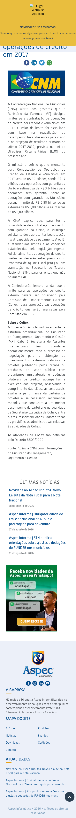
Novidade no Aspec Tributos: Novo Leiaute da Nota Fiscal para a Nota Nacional (35, 495)
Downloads (13, 742)
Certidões (44, 742)
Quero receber (31, 621)
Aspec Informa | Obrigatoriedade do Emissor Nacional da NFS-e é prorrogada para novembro (36, 519)
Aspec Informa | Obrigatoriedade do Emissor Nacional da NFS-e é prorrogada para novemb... (36, 782)
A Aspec (11, 728)
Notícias (11, 735)
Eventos (43, 735)
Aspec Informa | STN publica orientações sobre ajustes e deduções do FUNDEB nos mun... (35, 793)
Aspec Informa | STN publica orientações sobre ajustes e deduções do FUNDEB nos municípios (37, 543)
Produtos (43, 728)
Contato (11, 750)
